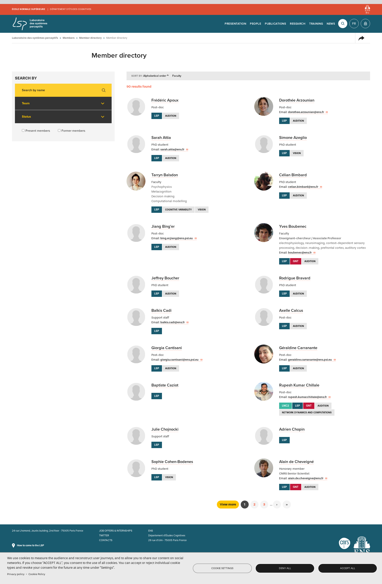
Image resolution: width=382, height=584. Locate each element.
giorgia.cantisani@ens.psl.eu (179, 359)
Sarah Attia (161, 137)
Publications (275, 23)
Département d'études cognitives (70, 9)
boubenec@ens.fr (300, 252)
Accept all (347, 568)
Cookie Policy (36, 574)
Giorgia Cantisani (166, 348)
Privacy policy (15, 574)
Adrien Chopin (292, 429)
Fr (354, 24)
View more (228, 504)
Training (316, 23)
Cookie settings (222, 568)
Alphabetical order (156, 75)
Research (297, 23)
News (331, 23)
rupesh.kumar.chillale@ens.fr (307, 397)
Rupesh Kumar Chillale (299, 385)
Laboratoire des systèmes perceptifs (30, 24)
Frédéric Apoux (164, 100)
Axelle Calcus (291, 310)
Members (69, 37)
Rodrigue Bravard (294, 278)
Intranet (365, 23)
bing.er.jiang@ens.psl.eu (176, 238)
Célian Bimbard (293, 175)
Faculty (176, 75)
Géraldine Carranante (298, 348)
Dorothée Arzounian (296, 100)
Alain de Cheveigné (296, 461)
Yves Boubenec (292, 226)
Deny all (285, 568)
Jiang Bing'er (163, 226)
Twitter (104, 535)
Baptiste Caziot (164, 385)
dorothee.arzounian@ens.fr (306, 112)
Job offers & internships (115, 530)
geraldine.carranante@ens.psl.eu (310, 359)
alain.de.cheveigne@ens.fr (305, 478)
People (255, 23)
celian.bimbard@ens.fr (303, 187)
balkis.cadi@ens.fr (172, 322)
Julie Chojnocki (164, 429)
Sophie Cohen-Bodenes (172, 461)
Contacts (105, 540)
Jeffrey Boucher (165, 278)
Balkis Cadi (161, 310)
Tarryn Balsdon (164, 175)
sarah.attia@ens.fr (172, 149)
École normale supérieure (28, 9)
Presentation (235, 23)
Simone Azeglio (293, 137)
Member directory (90, 37)
